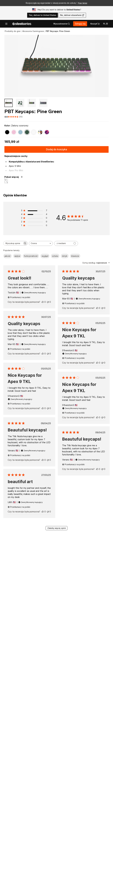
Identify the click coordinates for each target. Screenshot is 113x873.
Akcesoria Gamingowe (33, 31)
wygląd (45, 256)
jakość (7, 256)
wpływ (17, 256)
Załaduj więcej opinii (56, 528)
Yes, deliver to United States (42, 15)
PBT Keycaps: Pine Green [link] (58, 31)
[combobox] (41, 243)
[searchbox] (12, 243)
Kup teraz (82, 3)
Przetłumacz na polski (20, 297)
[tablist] (62, 24)
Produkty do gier (13, 31)
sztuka (55, 256)
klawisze (75, 256)
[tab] (62, 24)
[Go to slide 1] (8, 103)
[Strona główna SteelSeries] (21, 23)
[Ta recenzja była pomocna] (43, 302)
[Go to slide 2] (20, 103)
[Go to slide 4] (43, 103)
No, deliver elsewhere (70, 15)
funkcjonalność (31, 256)
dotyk (64, 256)
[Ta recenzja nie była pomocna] (48, 302)
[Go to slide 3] (32, 103)
